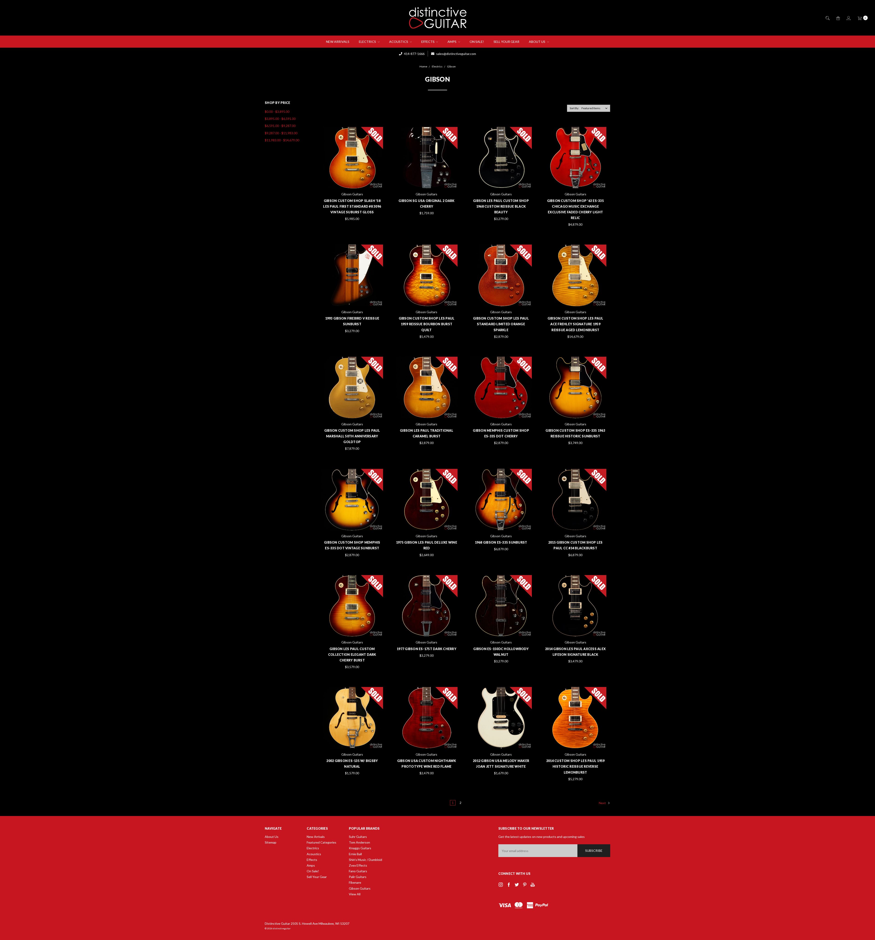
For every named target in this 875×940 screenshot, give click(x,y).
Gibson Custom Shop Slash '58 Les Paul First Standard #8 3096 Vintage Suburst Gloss (352, 206)
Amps (452, 42)
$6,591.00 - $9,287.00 (280, 126)
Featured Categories (321, 842)
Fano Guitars (358, 871)
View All (354, 894)
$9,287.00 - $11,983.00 (281, 133)
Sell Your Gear (506, 42)
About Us (537, 42)
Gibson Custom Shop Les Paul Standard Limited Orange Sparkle (501, 324)
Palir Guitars (357, 877)
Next (603, 803)
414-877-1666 (414, 54)
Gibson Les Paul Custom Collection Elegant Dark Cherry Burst (352, 654)
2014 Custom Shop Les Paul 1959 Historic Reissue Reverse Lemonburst (575, 766)
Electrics (368, 42)
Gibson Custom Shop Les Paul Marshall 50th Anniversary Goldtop (352, 436)
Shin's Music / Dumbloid (365, 860)
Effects (428, 42)
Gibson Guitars (360, 888)
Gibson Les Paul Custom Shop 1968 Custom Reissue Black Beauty (501, 206)
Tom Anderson (359, 842)
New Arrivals (337, 42)
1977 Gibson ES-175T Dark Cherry (426, 649)
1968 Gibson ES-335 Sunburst (501, 542)
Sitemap (270, 842)
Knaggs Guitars (360, 848)
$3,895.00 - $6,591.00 (280, 119)
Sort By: (574, 108)
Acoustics (399, 42)
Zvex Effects (358, 865)
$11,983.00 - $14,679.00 (282, 140)
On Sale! (477, 42)
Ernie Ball (355, 854)
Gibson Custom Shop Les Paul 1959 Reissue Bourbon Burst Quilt (427, 324)
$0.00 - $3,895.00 (277, 112)
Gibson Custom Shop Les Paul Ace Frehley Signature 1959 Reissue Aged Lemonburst (575, 324)
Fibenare (355, 882)
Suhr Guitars (358, 837)
